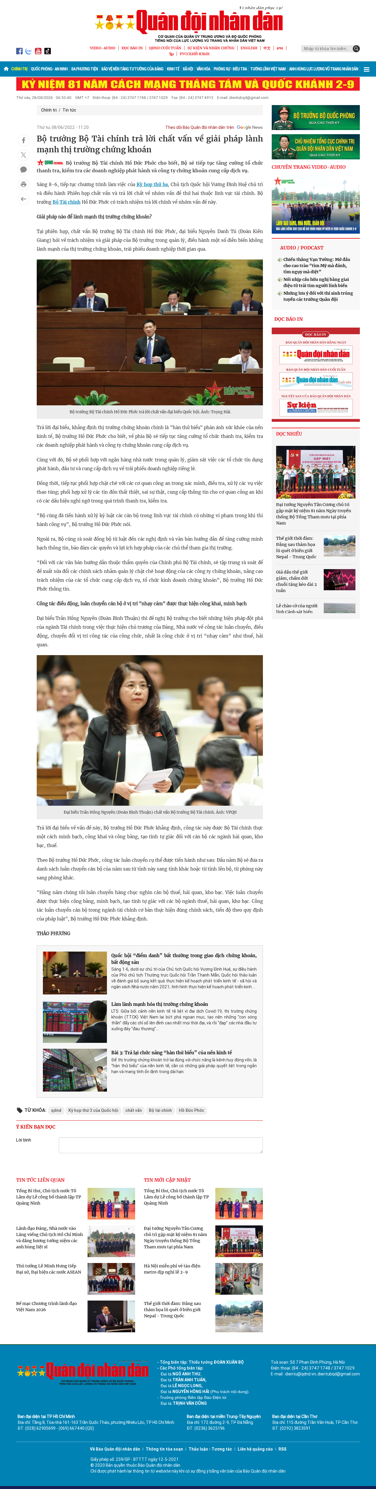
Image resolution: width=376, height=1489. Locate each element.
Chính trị (19, 69)
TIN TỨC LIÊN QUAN (40, 1180)
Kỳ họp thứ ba (152, 184)
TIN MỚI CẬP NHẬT (167, 1180)
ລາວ (280, 48)
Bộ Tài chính (66, 202)
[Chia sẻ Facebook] (23, 140)
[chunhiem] (316, 146)
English (249, 48)
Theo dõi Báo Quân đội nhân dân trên (199, 127)
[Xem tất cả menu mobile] (366, 69)
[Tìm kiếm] (356, 48)
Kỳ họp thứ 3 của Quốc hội (93, 1110)
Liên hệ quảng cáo (255, 1449)
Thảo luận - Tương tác (210, 1449)
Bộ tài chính (160, 1110)
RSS (282, 1449)
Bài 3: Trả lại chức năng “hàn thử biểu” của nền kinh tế (171, 1052)
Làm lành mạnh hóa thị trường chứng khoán (159, 1004)
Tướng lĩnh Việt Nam (268, 69)
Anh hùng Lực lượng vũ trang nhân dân (323, 69)
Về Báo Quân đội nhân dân (115, 1449)
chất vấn (133, 1110)
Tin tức (69, 110)
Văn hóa (203, 69)
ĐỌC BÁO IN (132, 48)
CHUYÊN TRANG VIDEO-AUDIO (309, 167)
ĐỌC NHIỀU (289, 434)
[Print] (23, 184)
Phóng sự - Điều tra (230, 69)
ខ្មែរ (171, 54)
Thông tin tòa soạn (164, 1449)
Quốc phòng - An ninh (49, 69)
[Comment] (23, 170)
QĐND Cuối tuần (165, 48)
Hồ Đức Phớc (191, 1110)
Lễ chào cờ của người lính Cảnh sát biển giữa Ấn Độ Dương (297, 612)
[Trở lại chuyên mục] (23, 199)
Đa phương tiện (84, 69)
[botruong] (316, 117)
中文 (267, 48)
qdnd (56, 1110)
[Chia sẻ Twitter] (23, 155)
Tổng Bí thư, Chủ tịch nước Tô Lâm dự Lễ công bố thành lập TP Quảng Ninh (48, 1197)
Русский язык (195, 54)
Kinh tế (173, 69)
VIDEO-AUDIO (102, 48)
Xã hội (188, 69)
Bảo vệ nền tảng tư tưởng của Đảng (132, 69)
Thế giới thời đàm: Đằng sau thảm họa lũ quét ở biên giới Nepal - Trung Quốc (172, 1309)
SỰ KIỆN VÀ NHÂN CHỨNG (210, 48)
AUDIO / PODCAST (301, 248)
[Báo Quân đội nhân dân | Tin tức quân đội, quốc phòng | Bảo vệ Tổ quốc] (188, 24)
